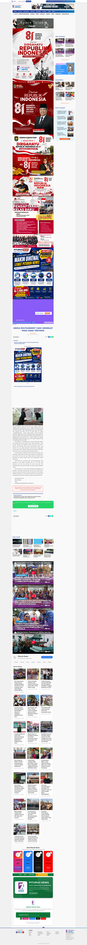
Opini (53, 14)
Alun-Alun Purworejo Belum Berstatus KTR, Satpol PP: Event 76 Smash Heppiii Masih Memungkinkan (46, 790)
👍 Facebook (32, 918)
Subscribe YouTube (48, 869)
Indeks (15, 11)
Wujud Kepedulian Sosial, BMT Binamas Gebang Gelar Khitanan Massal (59, 55)
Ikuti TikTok (38, 868)
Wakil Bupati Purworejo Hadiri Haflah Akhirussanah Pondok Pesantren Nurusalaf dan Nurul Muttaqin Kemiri (27, 497)
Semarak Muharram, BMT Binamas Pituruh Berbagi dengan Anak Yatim (69, 45)
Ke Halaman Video (64, 59)
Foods (38, 14)
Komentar (16, 516)
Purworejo (22, 662)
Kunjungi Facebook (28, 868)
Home (15, 1)
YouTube (24, 933)
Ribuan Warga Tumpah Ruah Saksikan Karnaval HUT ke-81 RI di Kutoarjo (19, 814)
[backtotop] (43, 928)
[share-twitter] (51, 337)
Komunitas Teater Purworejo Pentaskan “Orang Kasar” (59, 45)
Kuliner (48, 14)
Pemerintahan (66, 14)
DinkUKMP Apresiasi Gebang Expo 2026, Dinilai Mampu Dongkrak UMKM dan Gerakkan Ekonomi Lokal (69, 88)
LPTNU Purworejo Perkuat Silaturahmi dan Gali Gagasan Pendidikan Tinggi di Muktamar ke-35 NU (46, 684)
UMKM (49, 11)
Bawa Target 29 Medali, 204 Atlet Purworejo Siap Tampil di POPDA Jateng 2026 (18, 763)
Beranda (16, 662)
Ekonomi (20, 11)
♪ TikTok (38, 918)
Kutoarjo (33, 662)
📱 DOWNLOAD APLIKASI (42, 874)
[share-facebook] (49, 337)
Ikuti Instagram (18, 868)
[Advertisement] (49, 357)
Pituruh (27, 662)
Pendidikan (38, 11)
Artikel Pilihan (59, 80)
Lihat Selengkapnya (64, 138)
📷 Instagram (25, 918)
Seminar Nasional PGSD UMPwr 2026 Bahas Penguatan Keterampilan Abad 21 (69, 55)
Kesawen (43, 14)
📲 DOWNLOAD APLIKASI (33, 915)
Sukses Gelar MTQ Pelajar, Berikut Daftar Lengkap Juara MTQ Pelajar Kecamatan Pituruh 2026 (61, 117)
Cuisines (33, 14)
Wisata (53, 11)
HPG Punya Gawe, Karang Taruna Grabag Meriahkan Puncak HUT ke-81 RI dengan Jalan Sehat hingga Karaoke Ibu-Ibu (61, 1)
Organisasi (58, 14)
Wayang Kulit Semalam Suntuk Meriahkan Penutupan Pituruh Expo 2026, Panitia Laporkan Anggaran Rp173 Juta (61, 133)
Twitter (21, 933)
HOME (20, 874)
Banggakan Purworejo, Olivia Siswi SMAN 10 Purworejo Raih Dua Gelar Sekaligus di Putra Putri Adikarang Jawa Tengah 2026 (61, 123)
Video (16, 14)
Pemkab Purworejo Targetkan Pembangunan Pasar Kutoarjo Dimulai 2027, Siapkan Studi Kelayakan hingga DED (59, 88)
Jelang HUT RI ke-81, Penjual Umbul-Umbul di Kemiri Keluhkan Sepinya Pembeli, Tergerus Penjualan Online (69, 98)
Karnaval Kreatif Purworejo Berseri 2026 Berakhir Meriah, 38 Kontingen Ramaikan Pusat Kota (19, 712)
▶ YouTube (43, 918)
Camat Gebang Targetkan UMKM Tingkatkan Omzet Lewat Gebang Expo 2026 (59, 98)
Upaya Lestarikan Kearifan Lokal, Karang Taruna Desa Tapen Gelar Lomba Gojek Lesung (33, 684)
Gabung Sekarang (33, 506)
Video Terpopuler (60, 36)
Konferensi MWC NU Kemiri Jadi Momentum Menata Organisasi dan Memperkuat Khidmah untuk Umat (19, 738)
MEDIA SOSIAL (32, 874)
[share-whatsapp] (53, 337)
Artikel (15, 510)
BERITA (25, 874)
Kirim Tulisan (28, 1)
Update (47, 313)
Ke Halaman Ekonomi (65, 103)
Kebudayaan (26, 11)
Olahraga (32, 11)
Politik (44, 662)
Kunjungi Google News (47, 657)
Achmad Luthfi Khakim (24, 14)
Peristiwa (44, 11)
